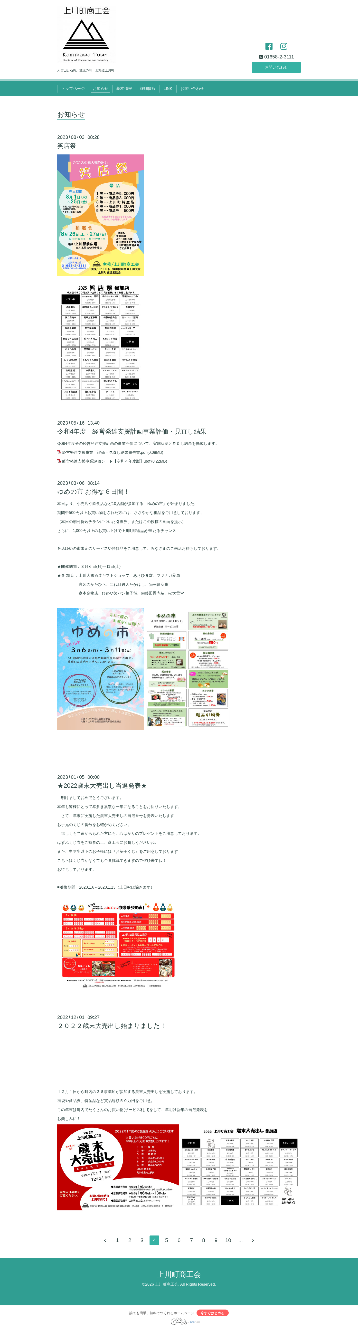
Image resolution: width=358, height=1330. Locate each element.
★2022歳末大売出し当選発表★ (102, 785)
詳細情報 (148, 88)
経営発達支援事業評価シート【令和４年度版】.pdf (106, 461)
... (240, 1240)
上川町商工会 (179, 1274)
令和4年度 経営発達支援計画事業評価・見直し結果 (132, 431)
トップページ (73, 88)
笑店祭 (66, 145)
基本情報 (124, 88)
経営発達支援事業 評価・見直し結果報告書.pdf (104, 452)
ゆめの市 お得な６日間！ (93, 491)
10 (228, 1240)
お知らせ (100, 88)
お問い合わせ (276, 67)
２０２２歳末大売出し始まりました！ (111, 1025)
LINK (168, 88)
